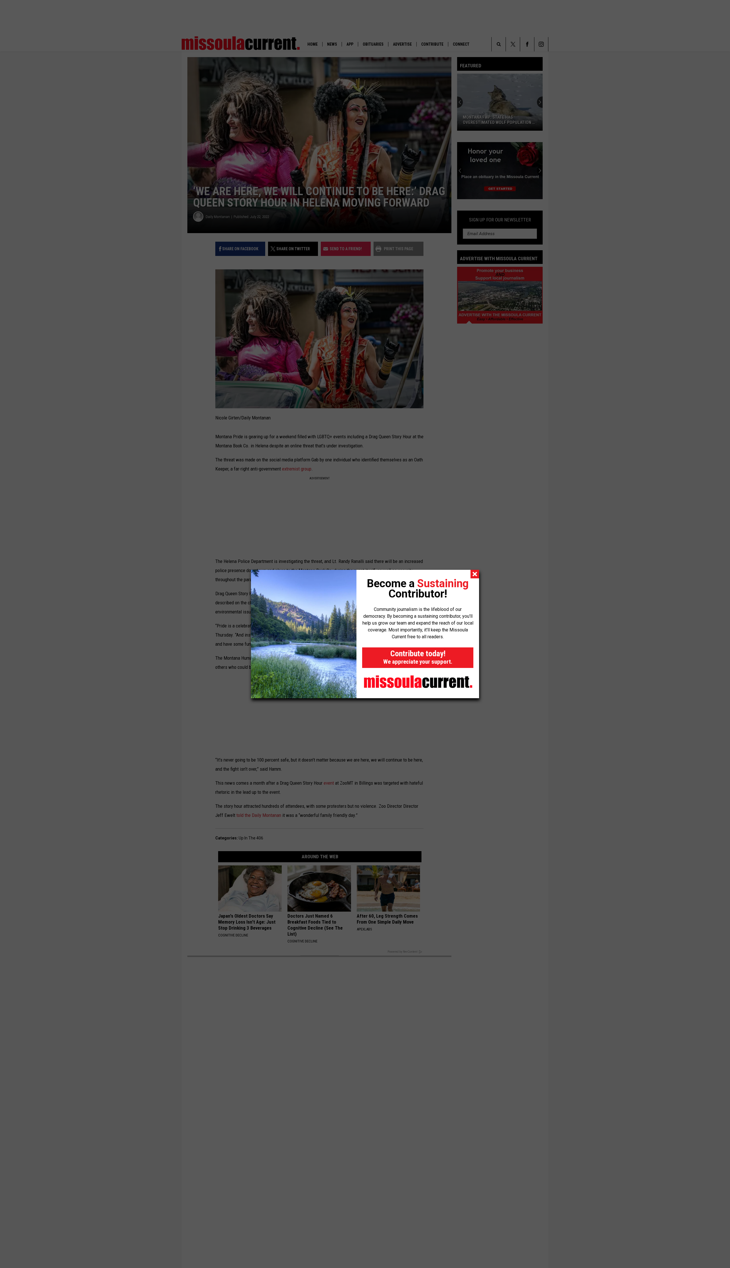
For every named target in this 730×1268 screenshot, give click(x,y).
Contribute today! (417, 657)
